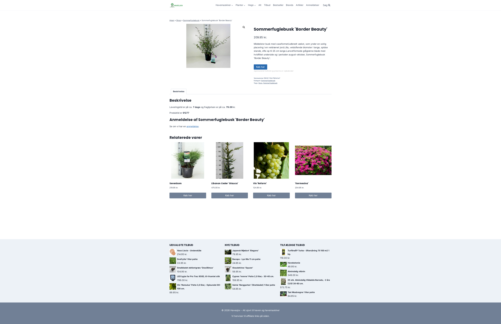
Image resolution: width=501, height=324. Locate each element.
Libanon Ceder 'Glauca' (224, 183)
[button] (243, 27)
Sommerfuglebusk (191, 20)
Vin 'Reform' (260, 183)
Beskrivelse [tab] (178, 91)
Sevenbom (175, 183)
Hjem (171, 20)
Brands (289, 5)
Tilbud (267, 5)
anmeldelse (193, 126)
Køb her (260, 67)
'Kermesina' (301, 183)
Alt (259, 5)
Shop (178, 20)
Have (260, 83)
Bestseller (278, 5)
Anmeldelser (312, 5)
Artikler (299, 5)
